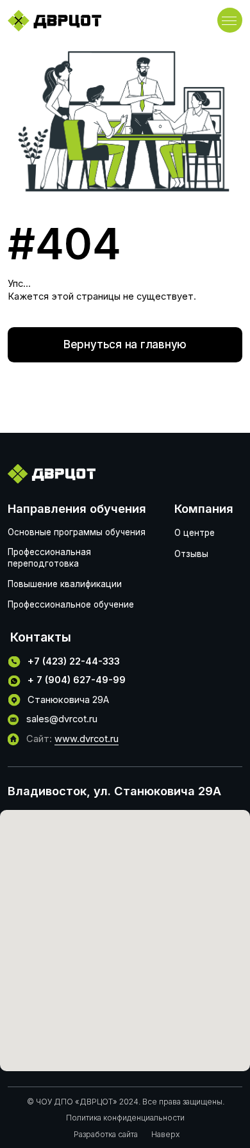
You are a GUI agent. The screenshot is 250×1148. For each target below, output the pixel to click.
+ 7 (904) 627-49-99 (77, 680)
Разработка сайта (106, 1134)
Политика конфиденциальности (125, 1117)
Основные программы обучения (77, 532)
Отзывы (191, 554)
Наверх (165, 1134)
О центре (194, 533)
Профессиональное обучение (71, 604)
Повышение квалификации (65, 584)
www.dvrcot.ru (86, 739)
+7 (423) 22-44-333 (74, 661)
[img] (54, 20)
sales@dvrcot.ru (61, 719)
